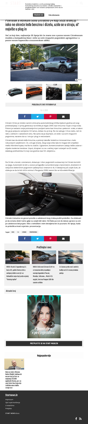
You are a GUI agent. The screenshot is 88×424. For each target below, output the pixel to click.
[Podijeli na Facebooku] (24, 116)
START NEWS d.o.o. (12, 413)
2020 (12, 232)
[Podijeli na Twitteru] (37, 116)
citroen (24, 232)
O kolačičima (9, 405)
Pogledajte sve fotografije (44, 104)
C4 (18, 232)
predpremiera (33, 232)
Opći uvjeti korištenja (12, 402)
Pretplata (8, 408)
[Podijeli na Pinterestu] (50, 116)
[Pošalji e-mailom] (63, 116)
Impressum (9, 399)
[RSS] (80, 418)
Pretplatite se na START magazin (44, 343)
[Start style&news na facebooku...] (76, 418)
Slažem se (38, 15)
